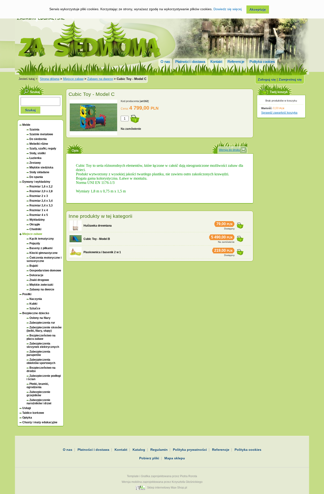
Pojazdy (34, 243)
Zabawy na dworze (100, 79)
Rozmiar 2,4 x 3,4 (41, 200)
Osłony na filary (40, 318)
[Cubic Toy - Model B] (75, 239)
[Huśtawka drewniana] (75, 225)
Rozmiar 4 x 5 (38, 215)
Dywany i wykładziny (36, 181)
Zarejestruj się (290, 79)
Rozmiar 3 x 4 (38, 210)
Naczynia (35, 299)
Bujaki (33, 265)
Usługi (26, 408)
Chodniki (35, 229)
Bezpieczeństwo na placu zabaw (41, 337)
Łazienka (35, 158)
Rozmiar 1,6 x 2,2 (41, 186)
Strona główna (49, 79)
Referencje (235, 62)
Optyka (27, 417)
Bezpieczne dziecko (35, 313)
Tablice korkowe (33, 413)
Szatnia (34, 129)
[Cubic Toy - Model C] (93, 134)
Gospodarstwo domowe (45, 270)
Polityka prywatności (190, 450)
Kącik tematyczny (41, 238)
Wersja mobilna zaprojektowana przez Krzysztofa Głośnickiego (162, 482)
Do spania (36, 177)
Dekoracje (36, 275)
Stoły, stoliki (37, 153)
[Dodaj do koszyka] (240, 224)
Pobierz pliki (149, 458)
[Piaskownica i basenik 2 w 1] (75, 252)
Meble (26, 124)
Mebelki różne (38, 143)
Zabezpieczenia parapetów (38, 353)
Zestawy (35, 162)
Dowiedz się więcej (227, 9)
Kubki (33, 303)
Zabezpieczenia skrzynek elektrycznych (43, 345)
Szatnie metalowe (41, 134)
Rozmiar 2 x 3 (38, 196)
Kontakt (216, 62)
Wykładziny (37, 219)
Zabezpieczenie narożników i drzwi (39, 401)
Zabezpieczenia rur (42, 322)
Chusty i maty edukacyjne (39, 422)
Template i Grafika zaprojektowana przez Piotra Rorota (162, 476)
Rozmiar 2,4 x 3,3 (41, 205)
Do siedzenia (38, 139)
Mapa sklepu (174, 458)
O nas (165, 62)
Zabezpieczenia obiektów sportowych (41, 361)
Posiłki (26, 294)
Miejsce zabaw (73, 79)
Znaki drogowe (39, 280)
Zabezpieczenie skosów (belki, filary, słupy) (44, 329)
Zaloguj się (267, 79)
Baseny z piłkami (40, 248)
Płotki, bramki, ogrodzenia (38, 385)
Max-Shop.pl (179, 487)
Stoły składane (39, 172)
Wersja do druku (229, 150)
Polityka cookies (262, 62)
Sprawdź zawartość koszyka (279, 112)
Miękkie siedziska (41, 167)
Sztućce (34, 308)
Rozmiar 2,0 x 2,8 (41, 191)
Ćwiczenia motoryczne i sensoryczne (44, 259)
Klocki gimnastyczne (43, 253)
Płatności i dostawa (190, 62)
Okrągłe (34, 224)
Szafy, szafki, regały (42, 148)
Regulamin (159, 450)
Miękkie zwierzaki (41, 284)
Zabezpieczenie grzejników (38, 393)
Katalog (139, 450)
